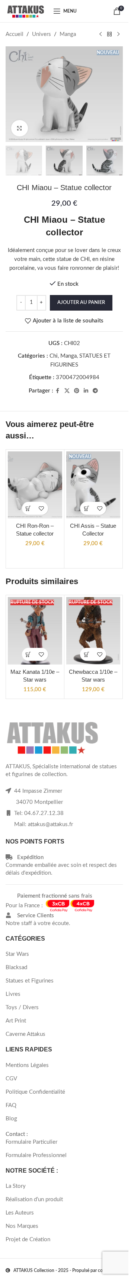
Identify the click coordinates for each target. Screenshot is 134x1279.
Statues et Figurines (30, 981)
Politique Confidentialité (35, 1092)
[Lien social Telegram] (95, 391)
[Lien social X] (67, 391)
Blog (11, 1118)
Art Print (16, 1021)
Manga (68, 34)
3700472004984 (77, 377)
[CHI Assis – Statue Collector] (93, 485)
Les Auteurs (20, 1213)
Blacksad (16, 967)
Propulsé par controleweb (97, 1270)
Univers (41, 34)
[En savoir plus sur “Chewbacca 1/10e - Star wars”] (86, 654)
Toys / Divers (22, 1007)
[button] (28, 508)
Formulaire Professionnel (36, 1155)
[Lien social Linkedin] (86, 391)
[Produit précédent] (100, 34)
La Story (16, 1186)
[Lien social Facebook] (57, 391)
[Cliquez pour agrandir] (19, 128)
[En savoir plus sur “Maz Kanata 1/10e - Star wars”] (28, 654)
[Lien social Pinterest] (77, 391)
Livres (13, 994)
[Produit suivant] (118, 34)
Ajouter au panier (81, 302)
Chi (54, 356)
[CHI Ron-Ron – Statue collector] (35, 485)
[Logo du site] (26, 11)
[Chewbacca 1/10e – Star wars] (93, 631)
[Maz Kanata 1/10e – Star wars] (35, 631)
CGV (11, 1078)
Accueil (14, 34)
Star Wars (17, 954)
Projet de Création (28, 1239)
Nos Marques (22, 1226)
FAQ (11, 1105)
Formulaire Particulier (31, 1142)
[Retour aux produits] (109, 34)
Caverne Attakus (25, 1034)
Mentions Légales (27, 1065)
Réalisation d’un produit (34, 1199)
